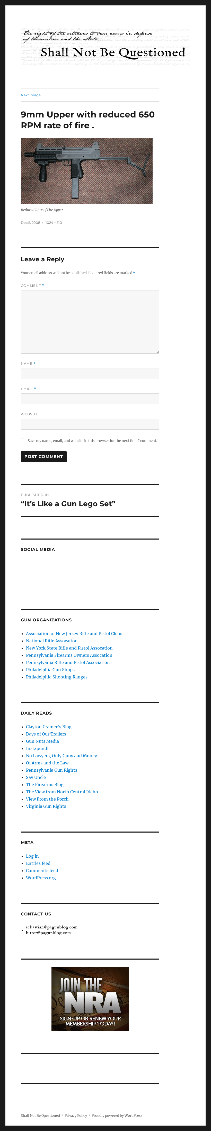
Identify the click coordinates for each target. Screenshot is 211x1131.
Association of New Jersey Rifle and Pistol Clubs (74, 633)
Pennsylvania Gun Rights (51, 770)
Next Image (31, 95)
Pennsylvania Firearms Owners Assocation (69, 655)
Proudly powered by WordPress (117, 1115)
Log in (32, 856)
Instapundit (38, 748)
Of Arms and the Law (47, 762)
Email (28, 389)
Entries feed (38, 863)
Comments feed (42, 870)
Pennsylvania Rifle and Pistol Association (68, 662)
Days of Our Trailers (46, 734)
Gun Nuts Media (42, 741)
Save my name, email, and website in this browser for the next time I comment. (92, 441)
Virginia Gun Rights (46, 806)
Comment (32, 285)
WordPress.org (41, 877)
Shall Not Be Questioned (40, 1115)
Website (29, 414)
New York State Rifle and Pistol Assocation (69, 648)
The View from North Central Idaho (62, 791)
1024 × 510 (54, 222)
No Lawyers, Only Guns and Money (61, 755)
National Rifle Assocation (52, 640)
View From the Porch (47, 799)
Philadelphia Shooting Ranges (56, 676)
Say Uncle (36, 777)
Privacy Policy (76, 1115)
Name (28, 363)
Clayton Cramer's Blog (49, 726)
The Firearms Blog (45, 784)
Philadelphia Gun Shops (50, 669)
